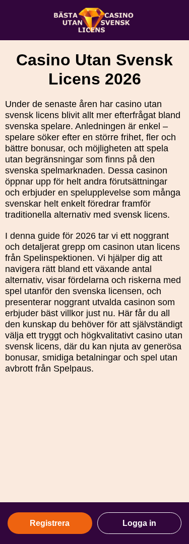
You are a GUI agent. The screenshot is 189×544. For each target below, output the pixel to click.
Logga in (139, 523)
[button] (171, 455)
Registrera (50, 523)
